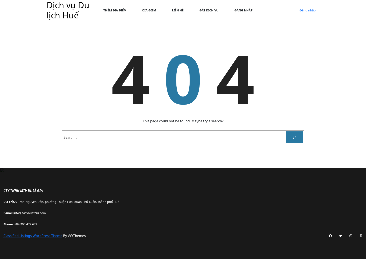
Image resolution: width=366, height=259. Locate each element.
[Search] (294, 137)
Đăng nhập (307, 10)
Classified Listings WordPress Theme (32, 235)
